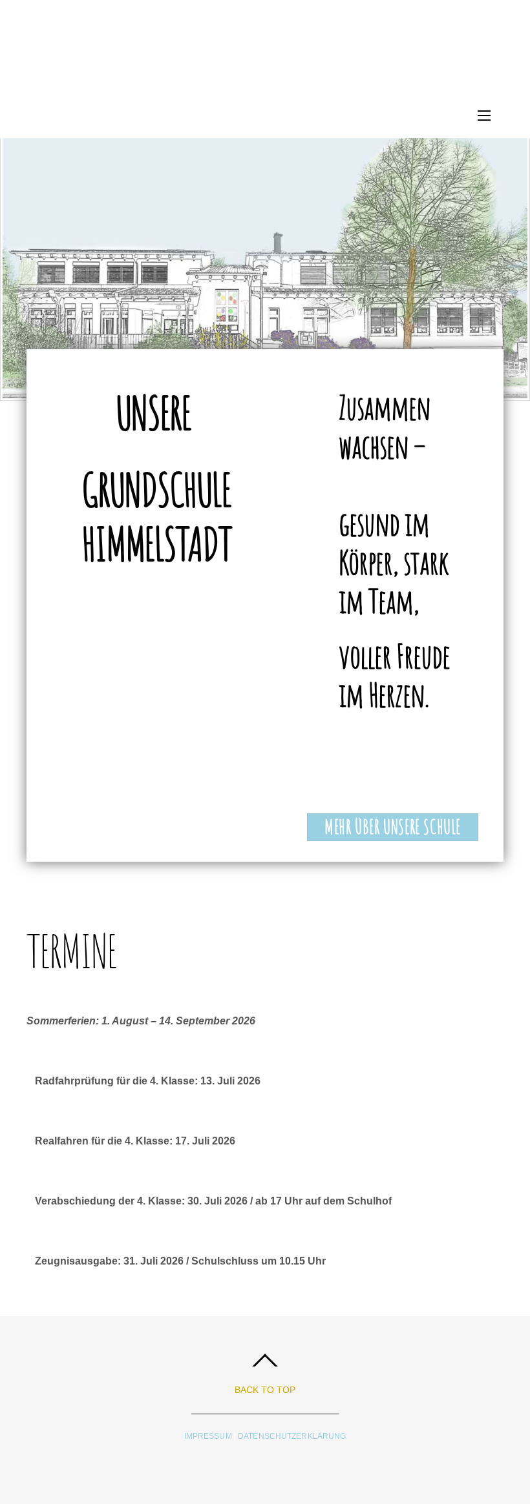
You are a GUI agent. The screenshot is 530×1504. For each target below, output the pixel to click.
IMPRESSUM (209, 1436)
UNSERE (156, 412)
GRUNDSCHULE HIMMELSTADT (156, 516)
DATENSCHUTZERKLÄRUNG (292, 1436)
